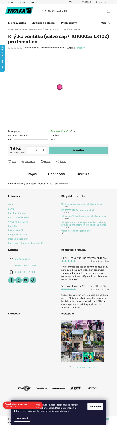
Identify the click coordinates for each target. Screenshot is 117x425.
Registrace (101, 2)
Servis (22, 2)
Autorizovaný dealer (18, 217)
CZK (71, 2)
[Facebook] (11, 280)
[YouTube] (25, 280)
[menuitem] (17, 23)
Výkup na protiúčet (18, 221)
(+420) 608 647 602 (25, 265)
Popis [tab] (32, 174)
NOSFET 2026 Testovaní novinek (77, 210)
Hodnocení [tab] (56, 174)
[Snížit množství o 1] (29, 150)
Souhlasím (95, 406)
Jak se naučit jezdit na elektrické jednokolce (84, 216)
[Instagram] (18, 280)
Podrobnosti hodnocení (53, 47)
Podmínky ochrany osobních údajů (25, 243)
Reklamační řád (16, 230)
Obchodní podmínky (18, 238)
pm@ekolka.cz (22, 258)
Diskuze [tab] (83, 174)
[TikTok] (33, 280)
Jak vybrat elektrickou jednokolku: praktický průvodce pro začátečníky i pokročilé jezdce (83, 223)
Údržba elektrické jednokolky (76, 230)
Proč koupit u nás (17, 213)
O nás (10, 2)
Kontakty (12, 226)
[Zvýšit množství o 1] (43, 150)
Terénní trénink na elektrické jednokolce (82, 204)
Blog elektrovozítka (18, 234)
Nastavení (22, 418)
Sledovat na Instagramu (85, 367)
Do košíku (78, 150)
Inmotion (80, 47)
